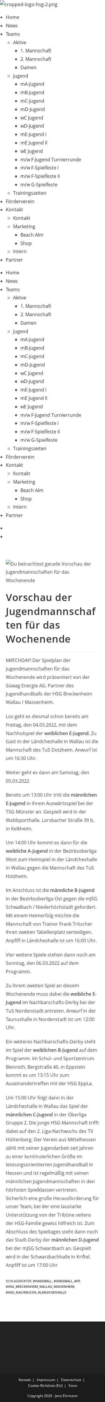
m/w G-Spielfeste (38, 184)
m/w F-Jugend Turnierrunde (50, 159)
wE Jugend (31, 151)
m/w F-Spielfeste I (39, 167)
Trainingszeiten (29, 193)
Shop (26, 243)
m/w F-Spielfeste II (40, 176)
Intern (20, 251)
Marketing (24, 226)
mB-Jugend (32, 92)
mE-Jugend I (33, 134)
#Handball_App (67, 1281)
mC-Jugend (32, 101)
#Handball (42, 1281)
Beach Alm (31, 235)
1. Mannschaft (35, 50)
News (12, 25)
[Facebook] (7, 528)
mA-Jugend (32, 84)
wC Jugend (31, 118)
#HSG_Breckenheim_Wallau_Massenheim (40, 1286)
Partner (14, 260)
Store (73, 1385)
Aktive (19, 42)
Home (12, 17)
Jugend (20, 76)
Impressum (46, 1379)
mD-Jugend (32, 109)
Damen (28, 67)
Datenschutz (71, 1379)
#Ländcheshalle (52, 1292)
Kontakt (14, 209)
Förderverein (20, 201)
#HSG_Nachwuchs (21, 1292)
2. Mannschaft (35, 59)
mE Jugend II (33, 143)
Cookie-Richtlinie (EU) (45, 1385)
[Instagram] (7, 536)
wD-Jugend (32, 126)
